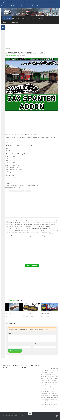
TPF (49, 389)
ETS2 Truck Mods (46, 368)
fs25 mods (48, 401)
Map (25, 2)
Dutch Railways (44, 378)
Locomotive (20, 2)
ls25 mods (49, 399)
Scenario (56, 2)
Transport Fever (49, 391)
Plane (41, 2)
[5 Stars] (11, 187)
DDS (55, 376)
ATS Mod (53, 368)
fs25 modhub (44, 399)
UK (54, 393)
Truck (30, 6)
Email (34, 344)
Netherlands (50, 384)
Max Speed (48, 382)
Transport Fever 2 (46, 393)
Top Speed (44, 389)
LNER (55, 380)
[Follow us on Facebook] (57, 416)
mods (43, 384)
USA (45, 397)
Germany (43, 380)
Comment (10, 333)
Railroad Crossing (48, 2)
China (52, 376)
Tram (26, 6)
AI (48, 374)
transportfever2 (11, 55)
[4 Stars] (9, 187)
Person (37, 2)
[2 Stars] (7, 187)
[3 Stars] (8, 187)
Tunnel (34, 6)
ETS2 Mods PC (53, 397)
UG (52, 393)
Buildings (8, 2)
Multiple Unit (31, 2)
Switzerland (47, 386)
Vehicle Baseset (28, 190)
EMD (49, 378)
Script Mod (4, 6)
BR (54, 374)
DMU (57, 376)
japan (49, 380)
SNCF (56, 385)
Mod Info (56, 382)
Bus (12, 2)
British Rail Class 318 (46, 313)
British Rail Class (46, 376)
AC (47, 374)
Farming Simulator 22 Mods (50, 372)
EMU (51, 378)
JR (53, 380)
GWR (46, 380)
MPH (47, 385)
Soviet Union (43, 386)
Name (9, 344)
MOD (53, 382)
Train (12, 48)
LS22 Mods (44, 374)
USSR (48, 397)
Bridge (3, 2)
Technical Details (54, 386)
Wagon (39, 6)
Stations (13, 6)
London (43, 382)
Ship (9, 6)
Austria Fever (21, 190)
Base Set (51, 374)
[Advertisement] (32, 35)
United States (52, 395)
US (44, 397)
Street (18, 6)
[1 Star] (6, 187)
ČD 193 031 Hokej (27, 313)
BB (53, 374)
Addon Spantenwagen (13, 190)
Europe (7, 48)
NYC (54, 385)
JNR (52, 380)
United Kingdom (46, 395)
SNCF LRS (8, 313)
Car (15, 2)
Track (22, 6)
